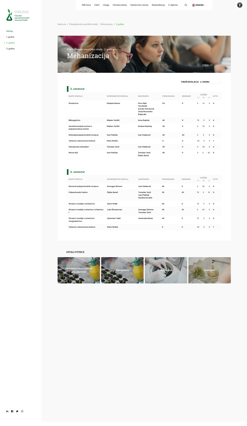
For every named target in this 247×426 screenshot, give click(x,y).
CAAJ (96, 5)
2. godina (10, 43)
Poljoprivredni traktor (78, 192)
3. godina (10, 49)
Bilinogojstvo (74, 120)
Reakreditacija (158, 5)
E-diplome (173, 5)
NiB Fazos (86, 5)
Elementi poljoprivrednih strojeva (83, 186)
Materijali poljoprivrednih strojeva (83, 135)
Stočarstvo (73, 103)
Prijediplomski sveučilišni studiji (83, 24)
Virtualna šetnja (120, 5)
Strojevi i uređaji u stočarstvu (82, 204)
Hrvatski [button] (199, 5)
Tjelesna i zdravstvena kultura (82, 141)
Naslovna (62, 24)
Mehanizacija (106, 24)
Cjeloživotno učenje (139, 5)
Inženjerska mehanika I (79, 147)
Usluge (106, 5)
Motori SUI (73, 153)
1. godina (10, 37)
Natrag (9, 31)
